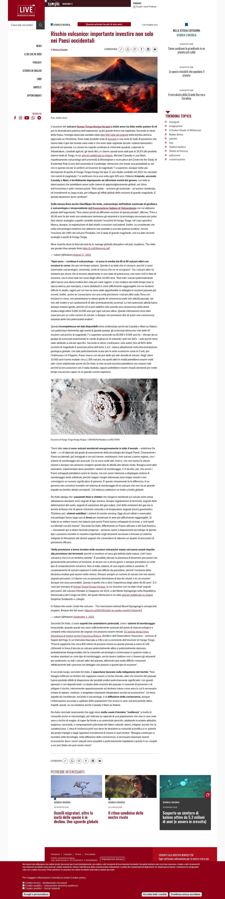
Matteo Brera (176, 134)
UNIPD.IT (37, 87)
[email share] (155, 49)
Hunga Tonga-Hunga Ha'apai (93, 126)
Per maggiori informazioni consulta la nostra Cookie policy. (54, 877)
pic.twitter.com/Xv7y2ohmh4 (127, 610)
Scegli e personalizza (36, 894)
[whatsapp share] (128, 49)
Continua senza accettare (185, 894)
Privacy (78, 854)
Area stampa (90, 854)
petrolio (173, 138)
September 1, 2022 (83, 617)
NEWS (39, 46)
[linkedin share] (148, 49)
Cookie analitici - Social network (42, 888)
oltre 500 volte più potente (114, 135)
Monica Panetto (60, 50)
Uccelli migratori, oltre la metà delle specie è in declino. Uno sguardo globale (76, 817)
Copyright (68, 854)
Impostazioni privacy (112, 859)
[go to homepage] (26, 10)
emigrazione (176, 126)
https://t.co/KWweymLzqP (96, 248)
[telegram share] (134, 49)
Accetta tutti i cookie (155, 894)
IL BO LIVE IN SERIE (33, 54)
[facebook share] (141, 49)
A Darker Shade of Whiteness (185, 130)
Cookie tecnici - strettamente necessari (46, 883)
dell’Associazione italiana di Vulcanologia (112, 208)
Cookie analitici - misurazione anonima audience (51, 885)
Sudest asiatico (177, 147)
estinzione (174, 155)
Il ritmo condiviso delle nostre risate (125, 815)
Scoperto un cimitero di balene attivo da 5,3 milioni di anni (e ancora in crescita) (184, 817)
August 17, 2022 (82, 255)
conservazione (177, 159)
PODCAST (37, 62)
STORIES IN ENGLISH (32, 71)
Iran (171, 143)
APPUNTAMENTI (34, 95)
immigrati (174, 122)
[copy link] (121, 49)
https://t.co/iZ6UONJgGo (98, 610)
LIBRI (39, 79)
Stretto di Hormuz (178, 151)
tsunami (112, 139)
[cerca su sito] (40, 25)
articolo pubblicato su (97, 155)
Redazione (55, 854)
